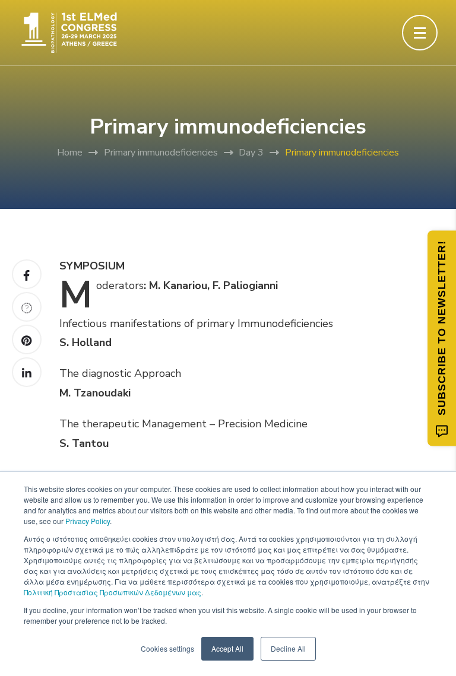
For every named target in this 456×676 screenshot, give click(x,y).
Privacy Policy (87, 521)
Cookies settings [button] (167, 648)
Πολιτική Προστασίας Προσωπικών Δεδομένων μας (112, 592)
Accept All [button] (227, 648)
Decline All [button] (288, 648)
